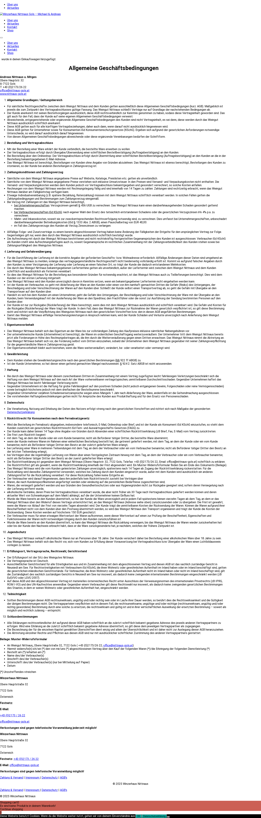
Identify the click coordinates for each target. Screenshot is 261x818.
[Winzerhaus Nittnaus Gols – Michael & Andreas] (30, 14)
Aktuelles (13, 8)
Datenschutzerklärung (21, 412)
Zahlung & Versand (11, 777)
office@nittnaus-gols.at (14, 90)
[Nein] (168, 816)
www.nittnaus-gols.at (13, 94)
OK (138, 816)
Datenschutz (50, 777)
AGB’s (63, 777)
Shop (10, 30)
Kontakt (12, 27)
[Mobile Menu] (1, 37)
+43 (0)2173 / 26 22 (12, 715)
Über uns (12, 4)
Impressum (32, 777)
